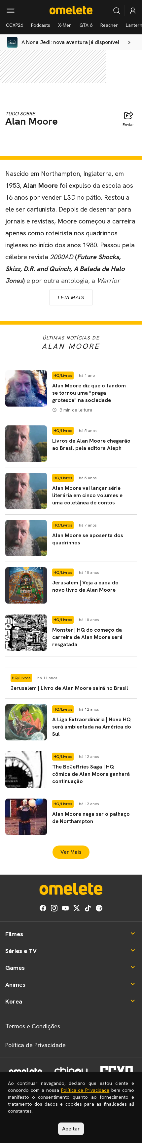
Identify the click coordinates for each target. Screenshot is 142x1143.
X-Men (65, 25)
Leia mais (71, 297)
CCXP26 (14, 25)
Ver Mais (71, 851)
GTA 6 (86, 25)
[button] (71, 392)
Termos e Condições (32, 1026)
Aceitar (71, 1128)
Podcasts (40, 25)
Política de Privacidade (35, 1045)
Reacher (109, 25)
